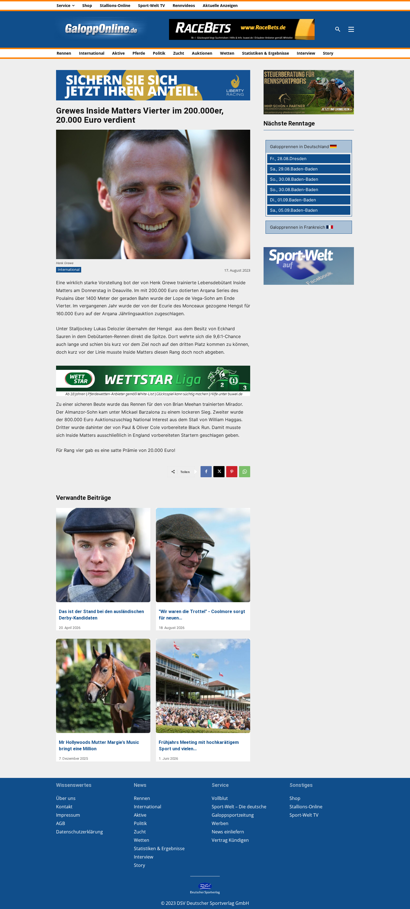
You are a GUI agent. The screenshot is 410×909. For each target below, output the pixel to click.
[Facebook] (206, 471)
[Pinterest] (231, 471)
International (68, 269)
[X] (219, 471)
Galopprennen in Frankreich (298, 227)
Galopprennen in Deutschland (300, 146)
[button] (337, 29)
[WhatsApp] (244, 471)
